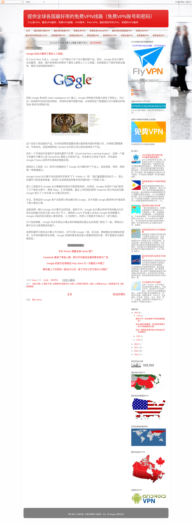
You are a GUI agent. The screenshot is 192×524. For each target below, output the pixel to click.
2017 (136, 348)
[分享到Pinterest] (73, 280)
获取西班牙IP (158, 35)
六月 (138, 340)
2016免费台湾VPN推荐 (151, 282)
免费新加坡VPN (76, 35)
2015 (136, 354)
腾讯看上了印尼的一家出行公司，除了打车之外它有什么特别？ (76, 269)
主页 (28, 31)
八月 (138, 316)
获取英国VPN (93, 35)
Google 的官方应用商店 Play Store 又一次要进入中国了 (76, 263)
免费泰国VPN (143, 35)
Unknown (138, 90)
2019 (136, 344)
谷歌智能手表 (113, 284)
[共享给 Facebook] (71, 280)
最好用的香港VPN (62, 31)
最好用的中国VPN (42, 31)
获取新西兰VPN (110, 35)
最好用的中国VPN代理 (151, 206)
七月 (138, 336)
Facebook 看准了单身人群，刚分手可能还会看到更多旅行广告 (75, 257)
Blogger (113, 514)
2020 (136, 313)
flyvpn (136, 94)
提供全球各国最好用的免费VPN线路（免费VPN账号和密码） (91, 16)
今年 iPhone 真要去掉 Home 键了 (75, 251)
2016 (136, 351)
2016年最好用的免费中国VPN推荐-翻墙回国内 (152, 156)
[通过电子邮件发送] (63, 280)
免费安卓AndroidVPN (99, 31)
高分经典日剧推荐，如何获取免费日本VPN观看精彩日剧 (150, 325)
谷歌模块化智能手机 (61, 284)
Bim (104, 514)
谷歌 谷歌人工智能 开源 (42, 284)
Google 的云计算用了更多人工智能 (44, 54)
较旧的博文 (119, 294)
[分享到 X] (68, 280)
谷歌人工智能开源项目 (79, 284)
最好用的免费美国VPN (122, 31)
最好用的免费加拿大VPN (36, 35)
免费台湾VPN (80, 31)
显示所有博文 (96, 43)
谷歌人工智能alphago (98, 284)
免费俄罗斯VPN (58, 35)
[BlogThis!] (66, 280)
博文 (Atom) (37, 300)
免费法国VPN (127, 35)
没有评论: (55, 280)
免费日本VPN (142, 31)
